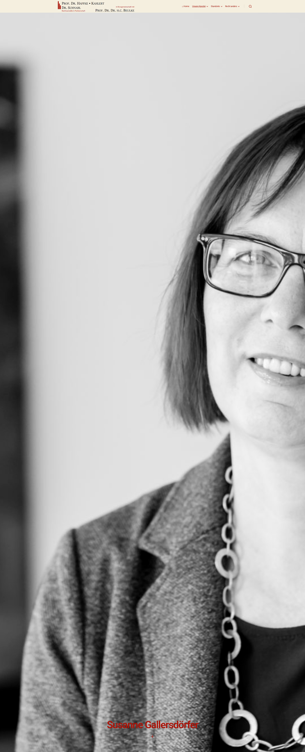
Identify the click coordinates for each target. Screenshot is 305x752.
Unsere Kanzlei (199, 6)
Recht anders (231, 6)
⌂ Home (185, 6)
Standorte (215, 6)
